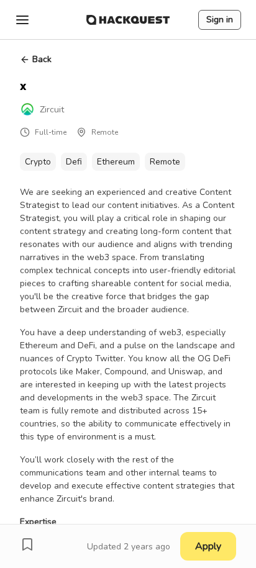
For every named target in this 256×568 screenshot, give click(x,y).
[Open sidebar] (22, 19)
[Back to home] (128, 20)
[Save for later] (27, 544)
